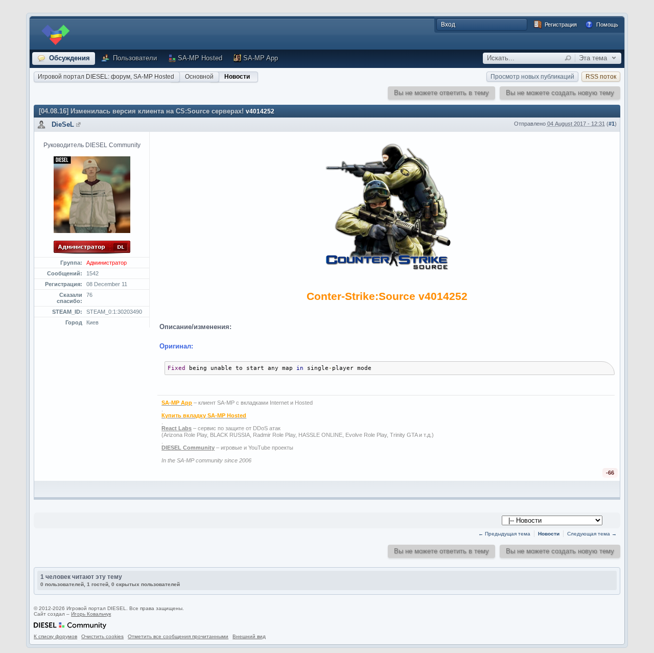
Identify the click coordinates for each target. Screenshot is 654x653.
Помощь (606, 24)
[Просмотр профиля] (78, 124)
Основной (199, 76)
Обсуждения (68, 58)
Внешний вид (249, 636)
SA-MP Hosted (200, 58)
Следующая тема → (592, 534)
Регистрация (560, 24)
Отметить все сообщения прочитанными (178, 636)
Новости (237, 76)
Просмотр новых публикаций (532, 76)
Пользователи (134, 58)
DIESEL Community (188, 448)
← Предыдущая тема (504, 534)
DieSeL (63, 124)
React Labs (176, 428)
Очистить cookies (102, 636)
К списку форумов (55, 636)
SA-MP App (260, 58)
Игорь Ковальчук (91, 614)
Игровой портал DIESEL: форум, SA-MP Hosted (106, 76)
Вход (448, 24)
